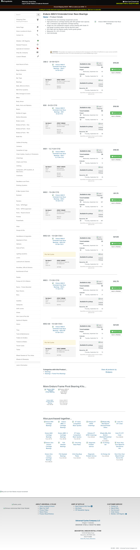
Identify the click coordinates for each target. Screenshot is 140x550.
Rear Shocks (20, 291)
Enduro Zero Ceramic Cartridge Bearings (49, 457)
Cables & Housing (21, 142)
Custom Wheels (21, 56)
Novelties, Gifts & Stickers (24, 267)
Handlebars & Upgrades (23, 236)
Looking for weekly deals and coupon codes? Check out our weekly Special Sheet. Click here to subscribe (70, 9)
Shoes (18, 312)
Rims (17, 295)
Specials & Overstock (23, 49)
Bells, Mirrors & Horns (22, 86)
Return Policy (44, 512)
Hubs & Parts (20, 248)
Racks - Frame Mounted (23, 287)
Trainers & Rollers (21, 342)
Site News (78, 508)
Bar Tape (19, 78)
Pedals (18, 277)
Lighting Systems (21, 254)
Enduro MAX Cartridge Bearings (49, 435)
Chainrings (19, 158)
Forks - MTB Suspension (23, 209)
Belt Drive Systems (22, 90)
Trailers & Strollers (21, 338)
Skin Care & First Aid (22, 316)
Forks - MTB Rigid (21, 205)
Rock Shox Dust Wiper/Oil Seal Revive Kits (120, 456)
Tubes (18, 349)
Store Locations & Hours (23, 31)
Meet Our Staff (44, 508)
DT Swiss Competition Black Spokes (77, 435)
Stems (18, 324)
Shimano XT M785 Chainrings (91, 434)
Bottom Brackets (21, 117)
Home (45, 17)
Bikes (18, 97)
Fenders (18, 201)
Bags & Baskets (21, 70)
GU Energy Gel (105, 454)
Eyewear (19, 195)
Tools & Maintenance (22, 334)
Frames (18, 216)
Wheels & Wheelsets (22, 359)
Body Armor (20, 101)
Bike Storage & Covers (23, 93)
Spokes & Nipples (21, 320)
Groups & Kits (20, 230)
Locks (18, 257)
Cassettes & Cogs (21, 150)
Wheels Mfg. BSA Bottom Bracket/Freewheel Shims (105, 436)
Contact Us (19, 35)
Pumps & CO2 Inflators (23, 281)
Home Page (20, 27)
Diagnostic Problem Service (91, 455)
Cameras (19, 146)
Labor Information (21, 365)
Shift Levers (20, 308)
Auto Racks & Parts (22, 64)
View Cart (127, 1)
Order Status (31, 3)
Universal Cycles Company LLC (88, 521)
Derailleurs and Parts (22, 181)
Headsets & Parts (21, 240)
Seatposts (19, 304)
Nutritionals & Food (22, 271)
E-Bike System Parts (22, 191)
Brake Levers (20, 121)
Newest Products (21, 45)
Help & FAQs (115, 508)
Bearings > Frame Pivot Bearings (55, 373)
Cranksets (19, 175)
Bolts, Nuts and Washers (23, 105)
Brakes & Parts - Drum (23, 129)
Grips (18, 226)
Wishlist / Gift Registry (23, 41)
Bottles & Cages (21, 113)
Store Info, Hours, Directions (87, 538)
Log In (24, 3)
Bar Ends (19, 74)
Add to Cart (117, 69)
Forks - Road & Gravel (23, 212)
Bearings (19, 82)
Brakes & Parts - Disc (22, 125)
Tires (17, 330)
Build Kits (19, 136)
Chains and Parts (21, 162)
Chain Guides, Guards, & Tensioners (27, 154)
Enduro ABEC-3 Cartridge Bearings (63, 435)
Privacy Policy (44, 510)
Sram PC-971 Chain (119, 434)
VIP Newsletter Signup (82, 510)
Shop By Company (22, 52)
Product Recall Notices (47, 514)
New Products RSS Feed (83, 506)
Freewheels (19, 220)
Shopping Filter (21, 19)
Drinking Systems (21, 185)
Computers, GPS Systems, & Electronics (25, 170)
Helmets (18, 244)
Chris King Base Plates (77, 455)
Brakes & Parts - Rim (22, 132)
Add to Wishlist (116, 73)
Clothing (18, 166)
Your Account (115, 510)
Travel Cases (20, 345)
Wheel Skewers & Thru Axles (25, 355)
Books (18, 109)
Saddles (18, 301)
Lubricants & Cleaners (23, 261)
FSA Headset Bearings (63, 455)
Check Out (135, 1)
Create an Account (42, 3)
